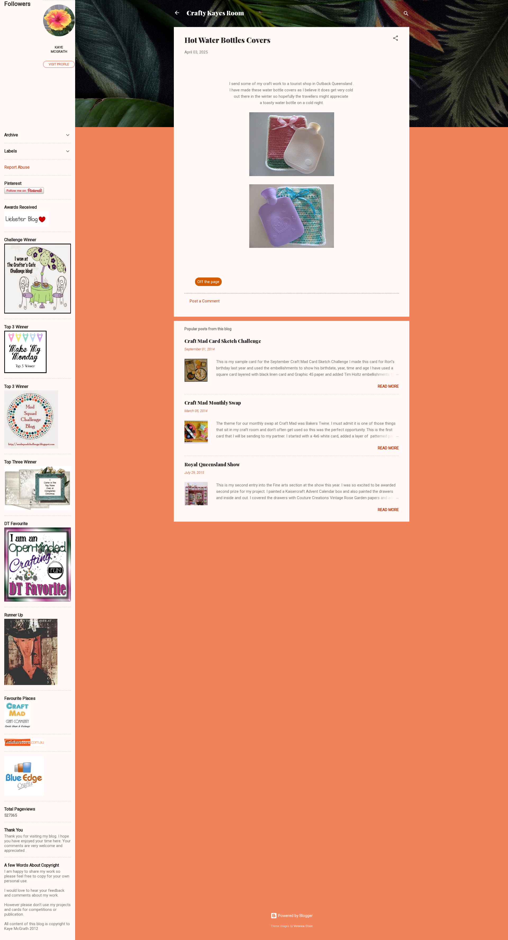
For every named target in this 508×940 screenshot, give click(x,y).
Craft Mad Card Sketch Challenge (222, 341)
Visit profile (59, 64)
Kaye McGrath (59, 49)
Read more (388, 386)
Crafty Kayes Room (215, 12)
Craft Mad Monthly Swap (212, 403)
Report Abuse (17, 167)
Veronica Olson (303, 926)
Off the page (208, 281)
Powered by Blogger (295, 915)
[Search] (406, 14)
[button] (395, 39)
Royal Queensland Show (212, 464)
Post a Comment (205, 301)
